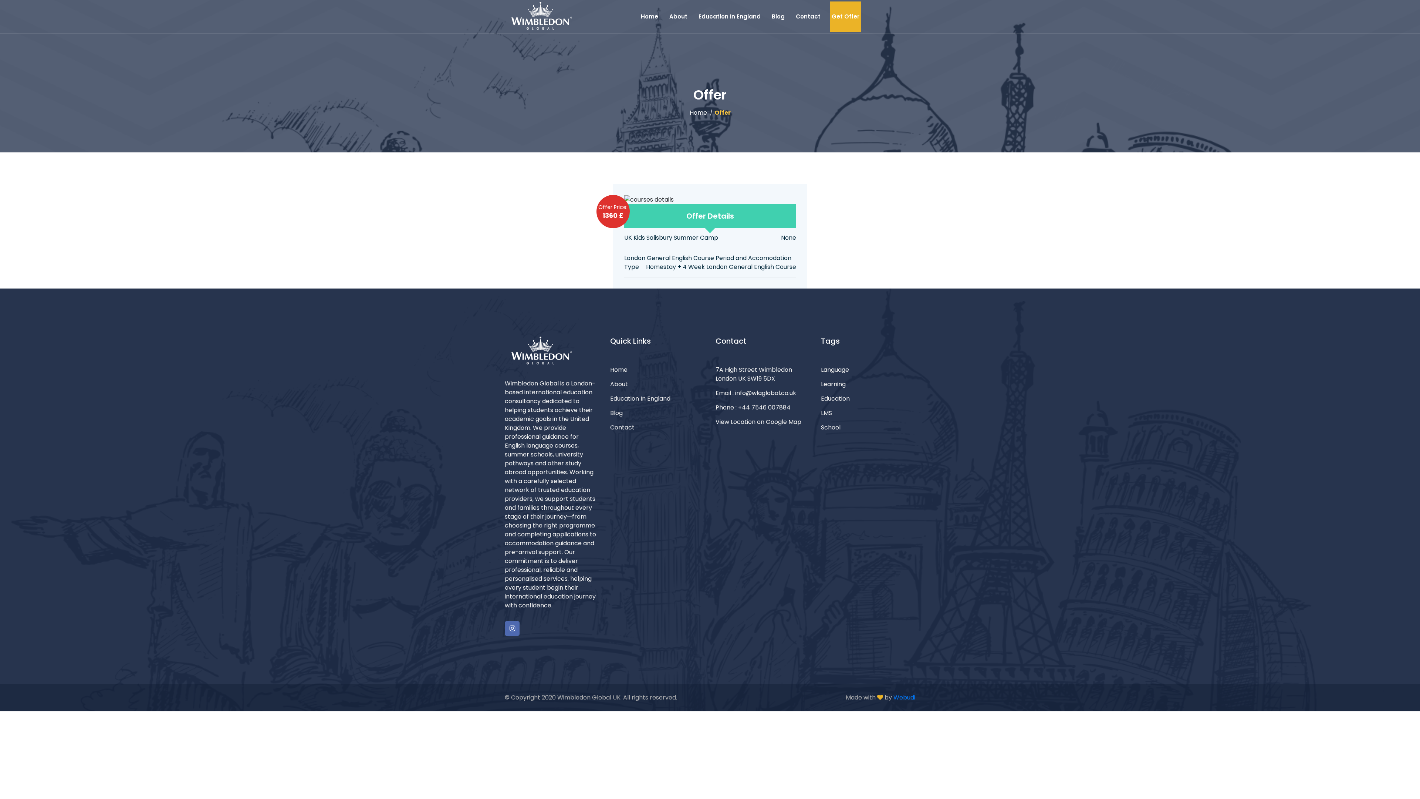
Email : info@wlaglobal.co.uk (756, 393)
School (831, 427)
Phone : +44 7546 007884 (753, 407)
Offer (722, 112)
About (678, 16)
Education (835, 398)
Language (835, 369)
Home (649, 16)
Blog (778, 16)
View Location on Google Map (758, 422)
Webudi (904, 697)
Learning (833, 384)
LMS (826, 413)
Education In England (730, 16)
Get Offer (845, 16)
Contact (808, 16)
